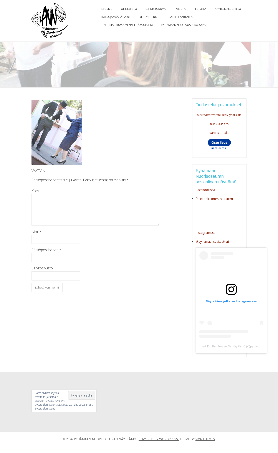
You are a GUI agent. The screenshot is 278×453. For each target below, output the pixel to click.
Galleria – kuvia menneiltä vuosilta (127, 25)
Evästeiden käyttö (45, 408)
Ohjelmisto (129, 9)
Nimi (36, 231)
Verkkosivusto (42, 268)
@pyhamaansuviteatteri (212, 241)
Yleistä (180, 9)
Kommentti (41, 190)
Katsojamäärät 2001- (116, 17)
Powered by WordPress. (159, 439)
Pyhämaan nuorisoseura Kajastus (186, 25)
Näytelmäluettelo (228, 9)
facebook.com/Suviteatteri (214, 199)
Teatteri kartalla (179, 17)
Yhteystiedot (149, 17)
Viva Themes (205, 439)
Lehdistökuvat (156, 9)
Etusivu (107, 9)
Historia (200, 9)
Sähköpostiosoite (46, 249)
